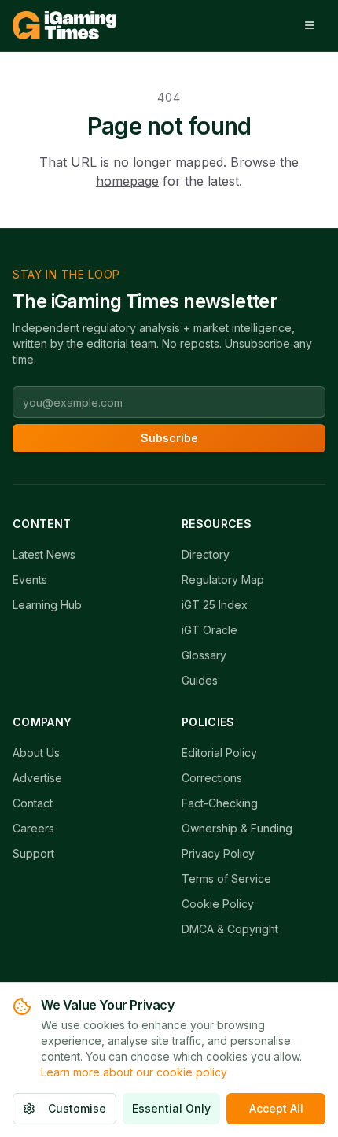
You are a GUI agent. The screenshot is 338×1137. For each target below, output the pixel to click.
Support (33, 853)
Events (30, 579)
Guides (200, 680)
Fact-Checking (220, 803)
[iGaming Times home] (64, 25)
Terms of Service (226, 878)
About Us (36, 752)
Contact (33, 803)
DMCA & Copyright (230, 929)
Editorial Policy (219, 752)
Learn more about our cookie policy (134, 1072)
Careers (33, 828)
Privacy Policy (218, 853)
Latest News (44, 554)
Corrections (212, 777)
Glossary (204, 655)
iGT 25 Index (215, 604)
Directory (206, 554)
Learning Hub (47, 604)
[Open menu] (309, 25)
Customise (77, 1108)
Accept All (276, 1108)
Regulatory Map (223, 579)
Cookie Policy (218, 903)
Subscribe (169, 438)
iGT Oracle (209, 630)
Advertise (37, 777)
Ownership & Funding (237, 828)
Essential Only (171, 1108)
